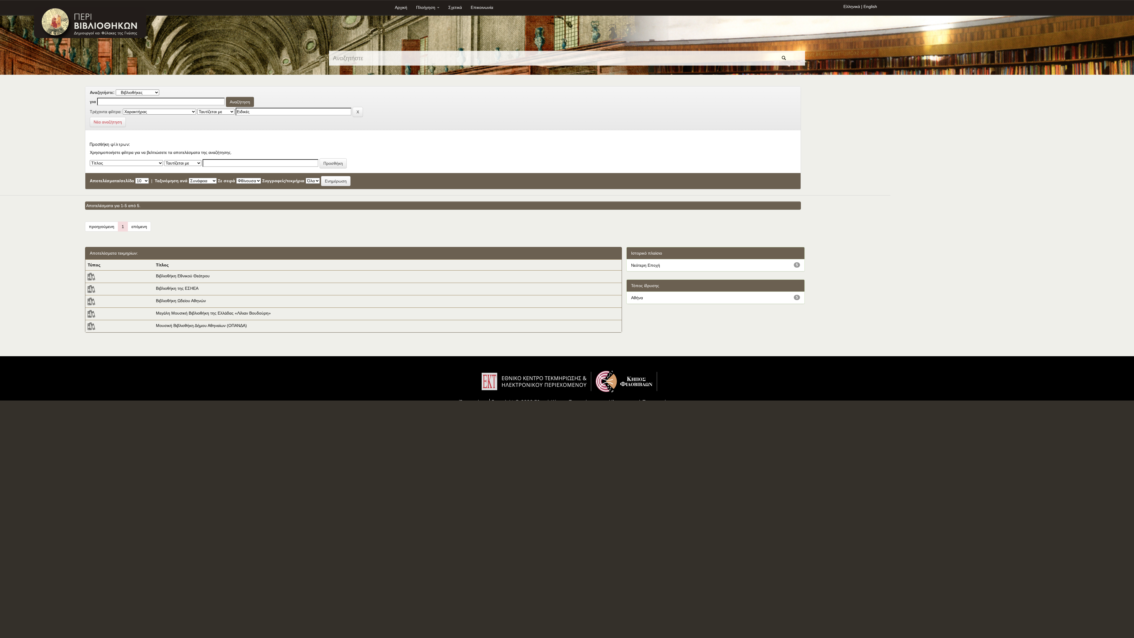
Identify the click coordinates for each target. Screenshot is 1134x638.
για (93, 101)
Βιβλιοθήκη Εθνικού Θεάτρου (183, 276)
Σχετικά (455, 7)
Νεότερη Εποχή (645, 265)
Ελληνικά (851, 6)
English (870, 6)
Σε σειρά (226, 180)
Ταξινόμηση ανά (171, 180)
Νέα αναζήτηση (108, 122)
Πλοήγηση (426, 7)
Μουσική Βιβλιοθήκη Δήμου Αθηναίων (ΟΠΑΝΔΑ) (201, 325)
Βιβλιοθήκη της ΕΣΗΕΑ (177, 288)
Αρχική (401, 7)
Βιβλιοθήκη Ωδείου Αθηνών (181, 300)
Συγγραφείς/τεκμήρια (283, 180)
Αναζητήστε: (102, 92)
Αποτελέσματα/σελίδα (112, 180)
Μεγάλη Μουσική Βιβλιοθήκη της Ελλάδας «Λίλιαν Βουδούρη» (213, 313)
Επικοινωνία (482, 7)
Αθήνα (637, 297)
